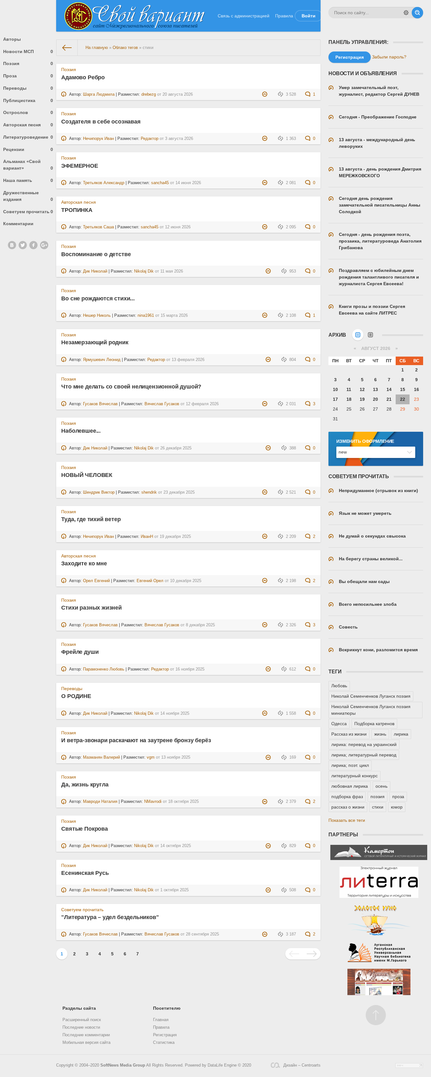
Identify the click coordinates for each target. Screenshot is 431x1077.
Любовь (339, 685)
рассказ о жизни (347, 806)
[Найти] (417, 12)
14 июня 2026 (188, 183)
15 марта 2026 (174, 315)
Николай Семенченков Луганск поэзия (370, 696)
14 (389, 389)
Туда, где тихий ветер (91, 519)
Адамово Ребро (83, 77)
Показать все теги (346, 820)
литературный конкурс (354, 775)
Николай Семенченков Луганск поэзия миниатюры (370, 710)
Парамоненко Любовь (103, 669)
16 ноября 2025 (189, 669)
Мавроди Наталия (100, 801)
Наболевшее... (81, 431)
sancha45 (160, 183)
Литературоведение (28, 137)
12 (362, 389)
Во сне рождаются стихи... (98, 298)
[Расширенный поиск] (406, 12)
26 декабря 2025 (176, 448)
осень (381, 786)
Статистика (163, 1042)
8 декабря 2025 (200, 625)
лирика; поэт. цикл (350, 765)
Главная (160, 1020)
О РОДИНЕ (76, 696)
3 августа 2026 (179, 138)
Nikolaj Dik (144, 271)
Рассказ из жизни (349, 734)
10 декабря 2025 (185, 581)
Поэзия (28, 63)
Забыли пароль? (389, 56)
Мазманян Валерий (101, 757)
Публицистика (28, 100)
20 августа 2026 (177, 94)
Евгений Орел (150, 581)
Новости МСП (28, 51)
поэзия (377, 796)
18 (348, 399)
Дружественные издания (28, 196)
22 (402, 399)
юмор (397, 806)
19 (362, 399)
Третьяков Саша (98, 227)
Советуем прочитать (28, 211)
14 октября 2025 (175, 846)
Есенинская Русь (85, 873)
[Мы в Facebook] (33, 245)
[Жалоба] (265, 94)
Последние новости (81, 1027)
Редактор (149, 138)
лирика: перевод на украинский (364, 744)
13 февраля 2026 (188, 360)
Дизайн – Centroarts (302, 1065)
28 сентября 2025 (202, 934)
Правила (284, 15)
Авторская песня (28, 124)
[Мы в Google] (44, 245)
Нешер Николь (97, 315)
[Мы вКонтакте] (12, 245)
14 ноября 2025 (174, 713)
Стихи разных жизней (91, 608)
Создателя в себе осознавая (100, 121)
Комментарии (18, 223)
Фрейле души (79, 652)
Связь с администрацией (243, 15)
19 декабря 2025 (175, 536)
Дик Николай (95, 271)
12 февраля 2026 (202, 404)
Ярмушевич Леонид (102, 360)
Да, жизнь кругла (84, 784)
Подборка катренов (374, 723)
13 (375, 389)
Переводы (28, 88)
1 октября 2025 (174, 890)
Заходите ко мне (84, 563)
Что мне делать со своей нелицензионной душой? (131, 386)
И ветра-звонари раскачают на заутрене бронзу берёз (136, 740)
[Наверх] (376, 1015)
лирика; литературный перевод (363, 754)
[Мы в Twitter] (23, 245)
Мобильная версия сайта (86, 1042)
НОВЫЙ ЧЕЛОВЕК (86, 475)
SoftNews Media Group (122, 1065)
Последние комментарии (86, 1035)
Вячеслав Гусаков (162, 404)
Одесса (339, 723)
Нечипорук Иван (98, 138)
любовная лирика (349, 786)
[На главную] (67, 48)
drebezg (148, 94)
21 (389, 399)
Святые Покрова (84, 829)
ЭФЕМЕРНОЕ (79, 166)
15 (402, 389)
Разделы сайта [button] (79, 1008)
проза (398, 796)
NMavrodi (153, 801)
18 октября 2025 (183, 801)
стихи (377, 806)
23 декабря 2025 (179, 492)
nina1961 (146, 315)
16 (416, 389)
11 (348, 389)
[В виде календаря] (357, 334)
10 (335, 389)
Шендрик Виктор (99, 492)
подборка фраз (347, 796)
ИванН (147, 536)
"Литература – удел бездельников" (110, 917)
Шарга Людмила (99, 94)
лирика (401, 734)
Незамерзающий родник (94, 342)
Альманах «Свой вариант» (28, 165)
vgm (151, 757)
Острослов (28, 112)
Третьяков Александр (103, 183)
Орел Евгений (96, 581)
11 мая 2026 (171, 271)
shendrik (149, 492)
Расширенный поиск (81, 1020)
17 (335, 399)
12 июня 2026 (178, 227)
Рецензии (28, 149)
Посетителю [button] (166, 1008)
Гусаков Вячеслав (100, 404)
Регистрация (165, 1035)
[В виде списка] (370, 334)
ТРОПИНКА (76, 210)
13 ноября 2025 (175, 757)
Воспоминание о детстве (96, 254)
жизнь (380, 734)
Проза (28, 75)
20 (375, 399)
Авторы (12, 39)
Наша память (28, 180)
